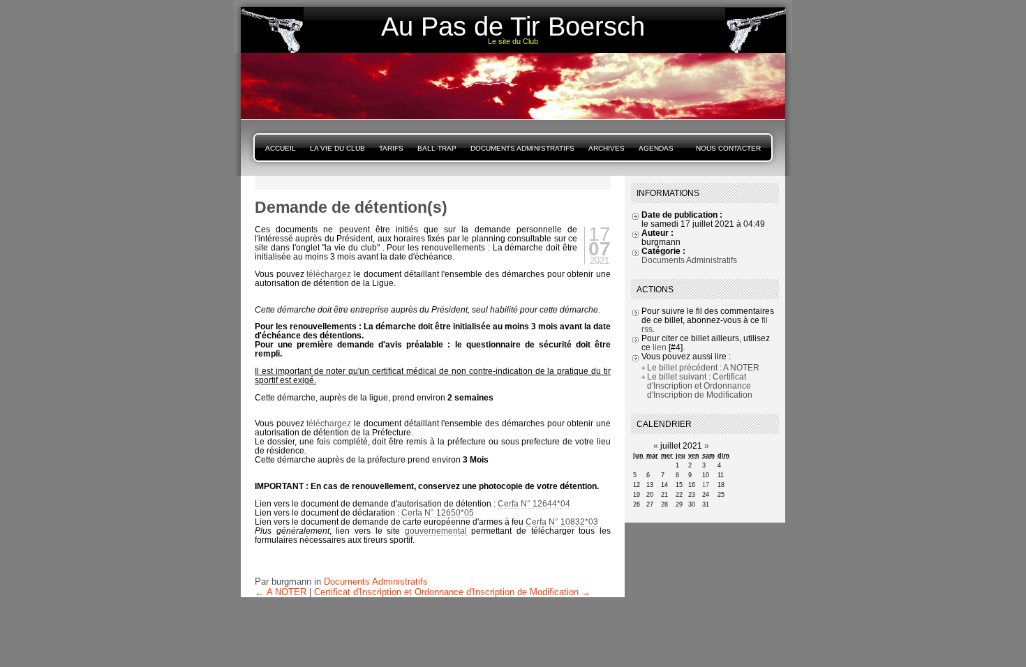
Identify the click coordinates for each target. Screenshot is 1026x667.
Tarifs (391, 148)
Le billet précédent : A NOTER (703, 367)
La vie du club (337, 148)
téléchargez (328, 273)
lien (660, 347)
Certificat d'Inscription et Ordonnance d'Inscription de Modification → (452, 592)
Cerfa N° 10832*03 (562, 521)
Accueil (280, 148)
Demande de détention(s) (351, 207)
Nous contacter (728, 148)
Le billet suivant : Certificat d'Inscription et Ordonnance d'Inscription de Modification (699, 385)
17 (705, 484)
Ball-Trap (436, 148)
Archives (606, 148)
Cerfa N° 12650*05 (437, 512)
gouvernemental (436, 530)
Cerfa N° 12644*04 (534, 503)
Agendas (656, 148)
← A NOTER (280, 592)
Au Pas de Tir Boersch (513, 26)
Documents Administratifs (522, 148)
